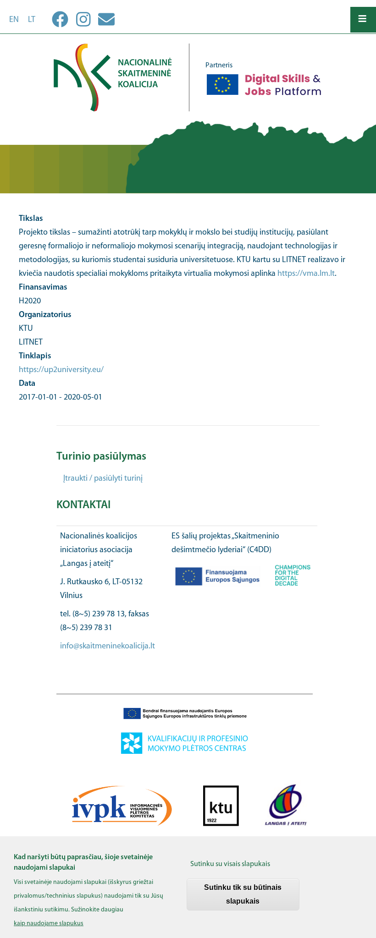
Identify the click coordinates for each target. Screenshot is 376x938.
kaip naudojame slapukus (48, 923)
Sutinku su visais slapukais (230, 864)
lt (31, 20)
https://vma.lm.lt (306, 274)
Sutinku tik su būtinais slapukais (243, 894)
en (14, 20)
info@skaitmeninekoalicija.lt (107, 646)
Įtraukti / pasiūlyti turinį (103, 479)
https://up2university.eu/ (61, 370)
